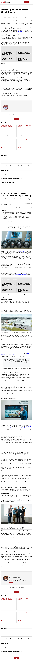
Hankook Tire (21, 251)
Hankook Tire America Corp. (14, 202)
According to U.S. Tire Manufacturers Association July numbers (17, 480)
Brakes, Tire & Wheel (4, 190)
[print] (31, 20)
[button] (1, 2)
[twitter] (16, 20)
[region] (16, 657)
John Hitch (3, 202)
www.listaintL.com (21, 31)
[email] (19, 20)
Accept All (16, 658)
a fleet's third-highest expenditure (21, 276)
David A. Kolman (4, 17)
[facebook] (13, 20)
